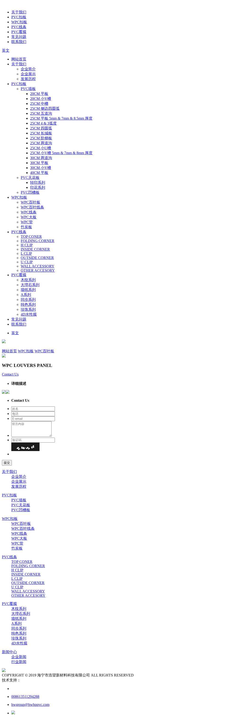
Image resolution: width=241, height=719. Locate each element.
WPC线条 (28, 212)
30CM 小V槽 (40, 168)
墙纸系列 (28, 290)
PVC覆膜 (18, 32)
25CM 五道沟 (41, 113)
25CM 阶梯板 (41, 138)
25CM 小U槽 (40, 148)
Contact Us (10, 374)
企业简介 (28, 69)
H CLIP (27, 245)
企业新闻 (18, 657)
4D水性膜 (29, 314)
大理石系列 (30, 285)
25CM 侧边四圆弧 (45, 108)
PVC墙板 (28, 89)
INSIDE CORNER (35, 249)
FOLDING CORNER (37, 241)
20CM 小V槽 (40, 99)
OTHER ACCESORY (38, 270)
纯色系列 (28, 304)
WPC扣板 (19, 22)
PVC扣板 (18, 17)
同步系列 (28, 300)
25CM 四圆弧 (41, 128)
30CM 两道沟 (41, 158)
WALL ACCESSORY (37, 266)
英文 (5, 50)
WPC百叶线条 (32, 207)
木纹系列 (28, 280)
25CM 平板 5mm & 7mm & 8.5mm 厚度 (61, 118)
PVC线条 (18, 27)
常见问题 (18, 37)
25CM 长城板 (41, 133)
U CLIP (27, 262)
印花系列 (37, 187)
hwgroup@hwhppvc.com (30, 705)
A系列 (26, 295)
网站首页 (18, 59)
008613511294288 (25, 697)
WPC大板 (28, 217)
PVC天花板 (30, 178)
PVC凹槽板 (30, 192)
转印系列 (37, 183)
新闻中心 (9, 652)
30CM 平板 (39, 163)
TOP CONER (31, 237)
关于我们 (18, 12)
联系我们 (18, 42)
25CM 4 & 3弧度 (43, 123)
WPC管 (27, 222)
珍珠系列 (28, 309)
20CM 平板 (39, 94)
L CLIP (26, 253)
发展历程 (28, 79)
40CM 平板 (39, 173)
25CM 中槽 (39, 104)
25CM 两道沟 (41, 143)
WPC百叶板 (30, 202)
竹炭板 (26, 227)
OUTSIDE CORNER (37, 258)
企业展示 (28, 74)
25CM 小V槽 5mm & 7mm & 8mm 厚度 (61, 153)
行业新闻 (18, 662)
